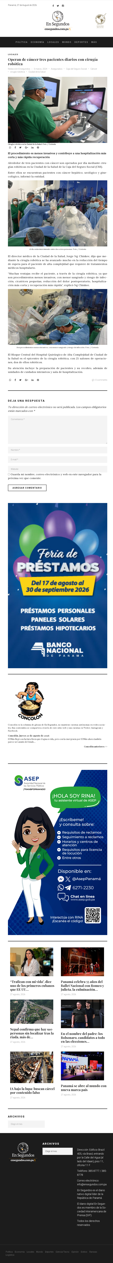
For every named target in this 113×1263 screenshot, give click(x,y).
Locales (53, 42)
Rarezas (93, 1252)
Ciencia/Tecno (62, 1252)
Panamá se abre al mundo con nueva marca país (84, 1088)
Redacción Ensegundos (19, 69)
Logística (10, 1255)
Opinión (75, 1252)
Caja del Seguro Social (76, 69)
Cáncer (93, 69)
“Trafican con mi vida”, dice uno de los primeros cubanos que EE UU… (32, 985)
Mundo (66, 42)
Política (22, 42)
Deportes (81, 42)
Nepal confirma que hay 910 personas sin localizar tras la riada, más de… (32, 1033)
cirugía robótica (17, 72)
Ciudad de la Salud (37, 72)
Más (94, 42)
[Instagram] (63, 6)
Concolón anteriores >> (95, 746)
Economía (37, 42)
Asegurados (56, 69)
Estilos (84, 1252)
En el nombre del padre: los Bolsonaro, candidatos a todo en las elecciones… (83, 1037)
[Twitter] (58, 6)
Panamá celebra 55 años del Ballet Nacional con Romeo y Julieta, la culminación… (82, 985)
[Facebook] (53, 6)
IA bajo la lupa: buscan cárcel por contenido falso (32, 1090)
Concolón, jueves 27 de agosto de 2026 (28, 735)
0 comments (101, 380)
